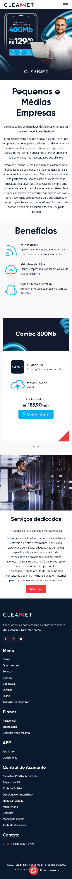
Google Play (10, 757)
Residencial (9, 720)
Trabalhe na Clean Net (16, 702)
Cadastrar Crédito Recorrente (20, 776)
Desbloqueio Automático (18, 794)
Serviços (8, 671)
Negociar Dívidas (13, 800)
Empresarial (10, 726)
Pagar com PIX (11, 782)
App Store (9, 751)
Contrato (8, 813)
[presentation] (33, 446)
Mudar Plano (10, 806)
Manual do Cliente (13, 819)
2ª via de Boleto (12, 788)
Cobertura (9, 683)
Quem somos (11, 665)
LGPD (6, 696)
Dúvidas (7, 690)
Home (6, 659)
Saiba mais (36, 589)
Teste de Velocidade (15, 825)
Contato (8, 677)
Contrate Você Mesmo (16, 733)
